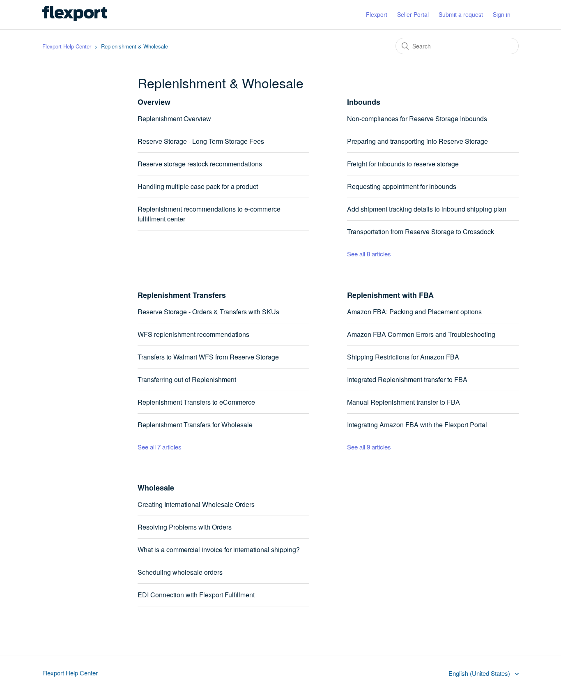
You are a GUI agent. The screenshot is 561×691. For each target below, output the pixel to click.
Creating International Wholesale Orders (196, 504)
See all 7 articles (160, 446)
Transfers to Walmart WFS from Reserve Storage (208, 357)
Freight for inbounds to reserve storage (403, 163)
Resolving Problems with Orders (185, 527)
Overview (154, 102)
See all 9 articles (369, 446)
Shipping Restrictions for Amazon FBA (403, 357)
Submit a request (461, 14)
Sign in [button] (501, 14)
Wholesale (156, 487)
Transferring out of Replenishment (187, 379)
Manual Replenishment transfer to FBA (403, 402)
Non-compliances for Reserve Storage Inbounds (417, 118)
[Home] (74, 18)
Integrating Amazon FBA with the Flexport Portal (417, 424)
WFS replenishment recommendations (193, 334)
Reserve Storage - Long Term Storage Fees (201, 141)
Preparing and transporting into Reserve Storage (417, 141)
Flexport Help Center (66, 46)
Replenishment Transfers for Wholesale (195, 424)
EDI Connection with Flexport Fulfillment (196, 594)
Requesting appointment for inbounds (401, 186)
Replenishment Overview (174, 118)
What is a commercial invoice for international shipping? (219, 549)
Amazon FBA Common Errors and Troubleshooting (421, 334)
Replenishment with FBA (390, 295)
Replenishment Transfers (182, 295)
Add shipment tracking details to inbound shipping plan (426, 209)
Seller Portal (413, 14)
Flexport (376, 14)
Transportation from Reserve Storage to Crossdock (420, 231)
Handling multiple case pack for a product (198, 186)
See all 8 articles (369, 253)
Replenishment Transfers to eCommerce (196, 402)
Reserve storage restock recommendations (200, 163)
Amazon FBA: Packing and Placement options (414, 311)
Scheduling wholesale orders (180, 572)
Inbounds (363, 102)
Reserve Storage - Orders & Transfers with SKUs (208, 311)
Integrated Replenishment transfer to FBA (407, 379)
